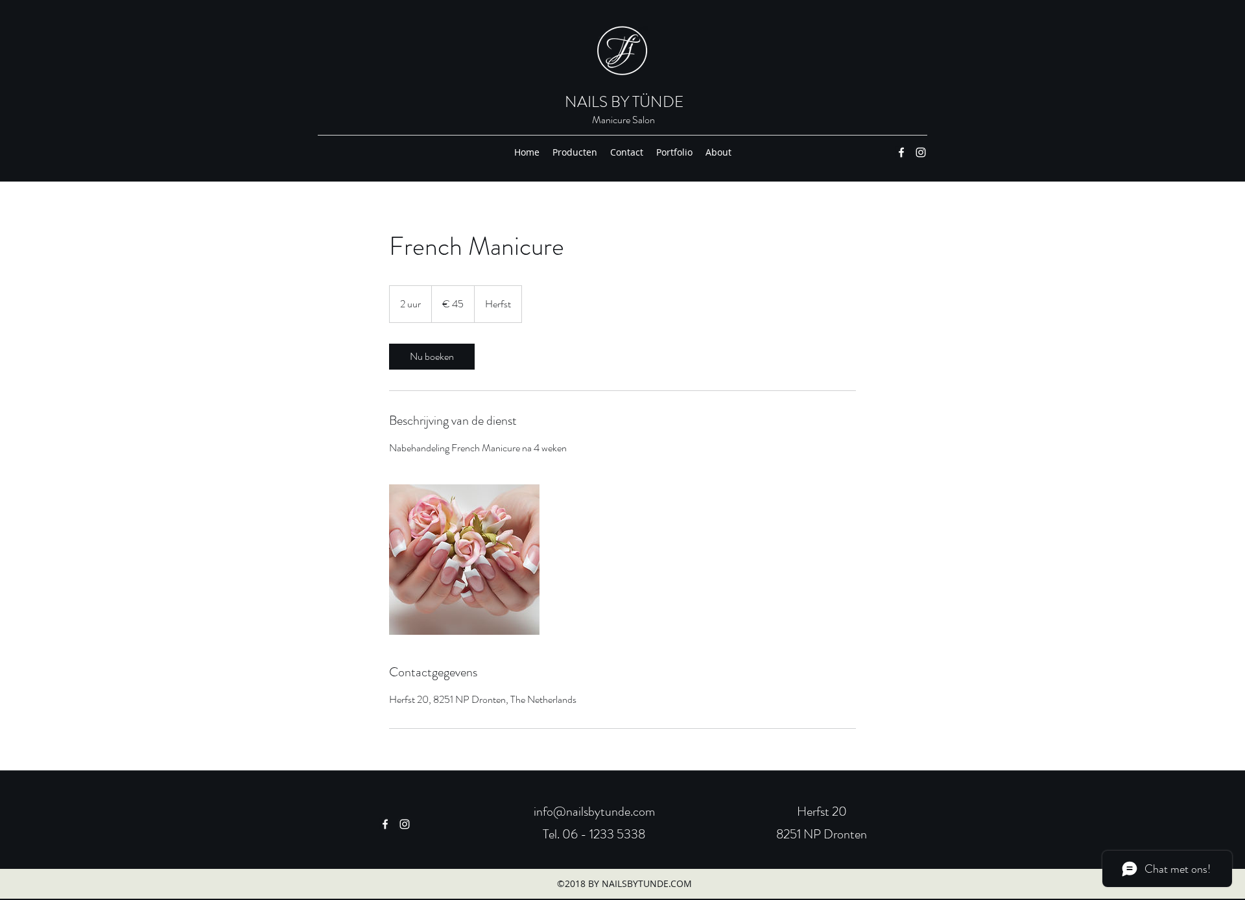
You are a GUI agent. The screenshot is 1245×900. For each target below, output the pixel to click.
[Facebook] (901, 152)
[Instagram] (920, 152)
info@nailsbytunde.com (594, 811)
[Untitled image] (464, 559)
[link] (432, 357)
